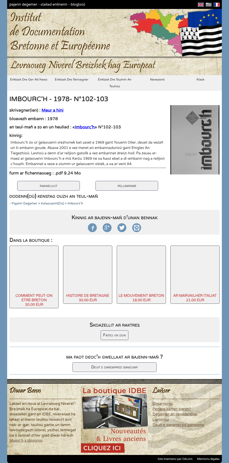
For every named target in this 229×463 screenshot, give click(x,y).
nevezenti (157, 79)
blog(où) (78, 4)
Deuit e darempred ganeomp (114, 367)
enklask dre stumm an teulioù (114, 83)
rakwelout (48, 185)
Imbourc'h (85, 127)
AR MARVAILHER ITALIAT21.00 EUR (195, 297)
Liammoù (161, 419)
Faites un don (114, 335)
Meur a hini (53, 110)
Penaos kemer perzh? (172, 409)
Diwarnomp (163, 403)
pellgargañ (127, 185)
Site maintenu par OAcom (175, 459)
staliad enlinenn (53, 4)
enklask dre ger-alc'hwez (28, 79)
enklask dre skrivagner (71, 79)
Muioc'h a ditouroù (25, 440)
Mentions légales (208, 459)
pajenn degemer (23, 4)
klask (200, 79)
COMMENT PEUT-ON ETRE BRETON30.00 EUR (34, 300)
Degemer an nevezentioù (175, 414)
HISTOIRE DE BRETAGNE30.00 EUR (87, 297)
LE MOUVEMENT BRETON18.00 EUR (141, 297)
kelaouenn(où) (52, 203)
